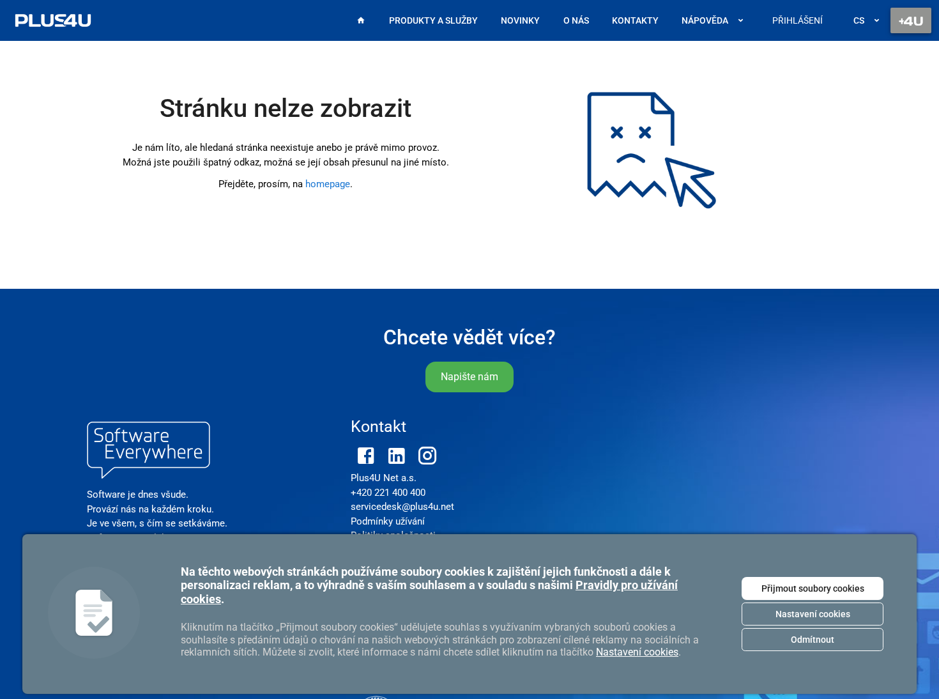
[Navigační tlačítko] (910, 20)
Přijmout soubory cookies (812, 588)
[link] (53, 20)
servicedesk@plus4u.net (402, 506)
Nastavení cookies (812, 614)
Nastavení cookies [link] (637, 652)
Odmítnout (812, 639)
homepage (327, 184)
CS (858, 20)
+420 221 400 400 (388, 492)
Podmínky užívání (388, 521)
